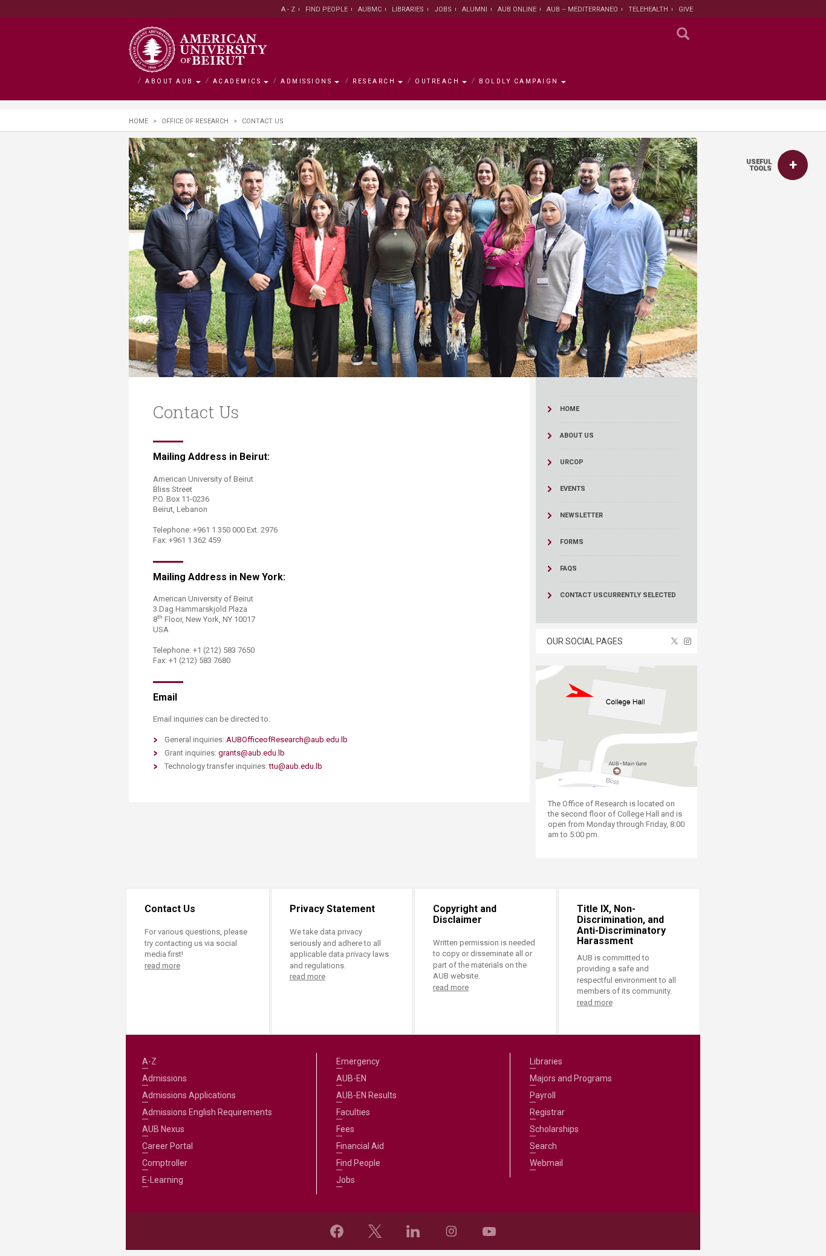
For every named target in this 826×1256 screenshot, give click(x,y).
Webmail (546, 1163)
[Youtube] (489, 1231)
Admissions (306, 81)
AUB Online (517, 9)
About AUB (169, 81)
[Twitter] (375, 1231)
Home (138, 121)
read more (162, 965)
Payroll (543, 1095)
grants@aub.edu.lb (251, 752)
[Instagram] (451, 1231)
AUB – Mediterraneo (582, 9)
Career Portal (167, 1146)
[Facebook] (337, 1231)
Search (543, 1146)
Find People (326, 9)
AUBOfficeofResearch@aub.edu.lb (287, 739)
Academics (237, 81)
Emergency (358, 1061)
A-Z (149, 1061)
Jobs (443, 9)
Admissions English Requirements (207, 1112)
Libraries (408, 9)
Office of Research (195, 121)
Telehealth (648, 9)
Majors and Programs (571, 1078)
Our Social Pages (585, 641)
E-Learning (162, 1180)
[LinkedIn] (413, 1231)
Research (374, 81)
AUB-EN (351, 1078)
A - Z (288, 9)
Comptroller (164, 1163)
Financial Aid (360, 1146)
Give (685, 9)
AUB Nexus (163, 1129)
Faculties (353, 1112)
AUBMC (370, 9)
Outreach (437, 81)
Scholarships (554, 1129)
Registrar (547, 1112)
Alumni (474, 9)
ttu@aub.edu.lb (295, 766)
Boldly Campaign (519, 81)
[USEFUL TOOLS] (793, 165)
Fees (345, 1129)
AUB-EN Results (366, 1095)
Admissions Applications (189, 1095)
